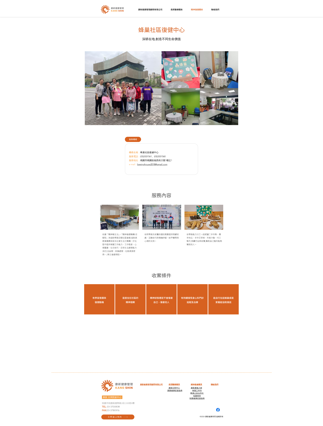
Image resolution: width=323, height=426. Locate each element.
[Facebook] (218, 409)
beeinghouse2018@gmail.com (152, 164)
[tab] (133, 139)
